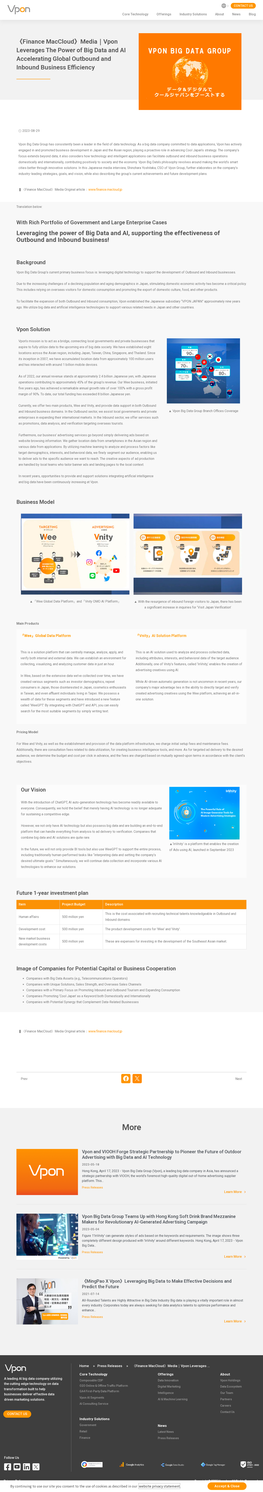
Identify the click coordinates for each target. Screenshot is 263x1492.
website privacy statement (159, 1486)
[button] (125, 1078)
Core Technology (135, 14)
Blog (252, 14)
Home (84, 1366)
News (236, 14)
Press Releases (92, 1187)
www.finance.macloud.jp (105, 189)
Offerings (164, 14)
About (219, 14)
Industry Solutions (193, 14)
